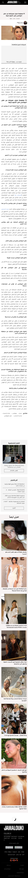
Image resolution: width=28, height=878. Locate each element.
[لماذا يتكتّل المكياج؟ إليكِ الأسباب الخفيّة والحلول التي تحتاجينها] (14, 645)
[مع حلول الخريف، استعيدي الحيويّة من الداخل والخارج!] (14, 753)
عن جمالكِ (8, 865)
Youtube (14, 838)
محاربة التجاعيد (18, 415)
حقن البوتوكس (8, 415)
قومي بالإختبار (14, 470)
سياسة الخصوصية (20, 872)
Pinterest (14, 836)
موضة (22, 852)
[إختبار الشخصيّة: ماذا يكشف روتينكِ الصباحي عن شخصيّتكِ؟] (14, 454)
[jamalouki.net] (14, 2)
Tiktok (20, 838)
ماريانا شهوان (20, 22)
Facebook (21, 836)
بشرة (11, 18)
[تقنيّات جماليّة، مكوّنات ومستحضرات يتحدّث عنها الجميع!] (14, 790)
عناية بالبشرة (6, 413)
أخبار (23, 854)
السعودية (15, 852)
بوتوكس (14, 413)
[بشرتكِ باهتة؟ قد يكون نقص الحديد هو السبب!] (14, 536)
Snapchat (7, 838)
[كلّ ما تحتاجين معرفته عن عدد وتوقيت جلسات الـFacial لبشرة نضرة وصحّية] (14, 609)
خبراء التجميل (5, 209)
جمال (14, 18)
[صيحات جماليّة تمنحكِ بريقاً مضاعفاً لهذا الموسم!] (14, 682)
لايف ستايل (18, 854)
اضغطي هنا (18, 195)
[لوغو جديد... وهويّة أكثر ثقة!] (14, 53)
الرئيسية (18, 18)
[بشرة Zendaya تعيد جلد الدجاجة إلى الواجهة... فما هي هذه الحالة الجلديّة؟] (14, 572)
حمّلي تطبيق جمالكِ (14, 843)
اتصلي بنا (22, 865)
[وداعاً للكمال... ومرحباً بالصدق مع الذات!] (14, 719)
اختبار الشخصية (11, 854)
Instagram (7, 836)
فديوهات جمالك (7, 852)
